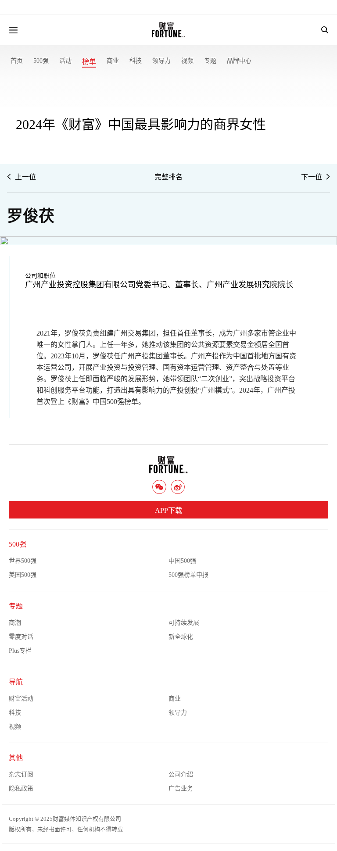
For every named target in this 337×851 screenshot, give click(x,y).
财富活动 (21, 698)
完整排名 (168, 177)
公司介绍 (180, 774)
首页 (17, 60)
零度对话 (21, 636)
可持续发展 (183, 622)
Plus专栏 (20, 650)
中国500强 (182, 561)
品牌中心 (239, 60)
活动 (65, 60)
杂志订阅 (21, 774)
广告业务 (180, 788)
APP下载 (168, 510)
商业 (113, 60)
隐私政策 (21, 788)
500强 (41, 60)
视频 (187, 60)
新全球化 (180, 636)
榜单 (89, 61)
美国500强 (22, 575)
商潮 (15, 622)
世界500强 (22, 561)
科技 (135, 60)
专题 (210, 60)
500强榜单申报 (188, 575)
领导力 (161, 60)
